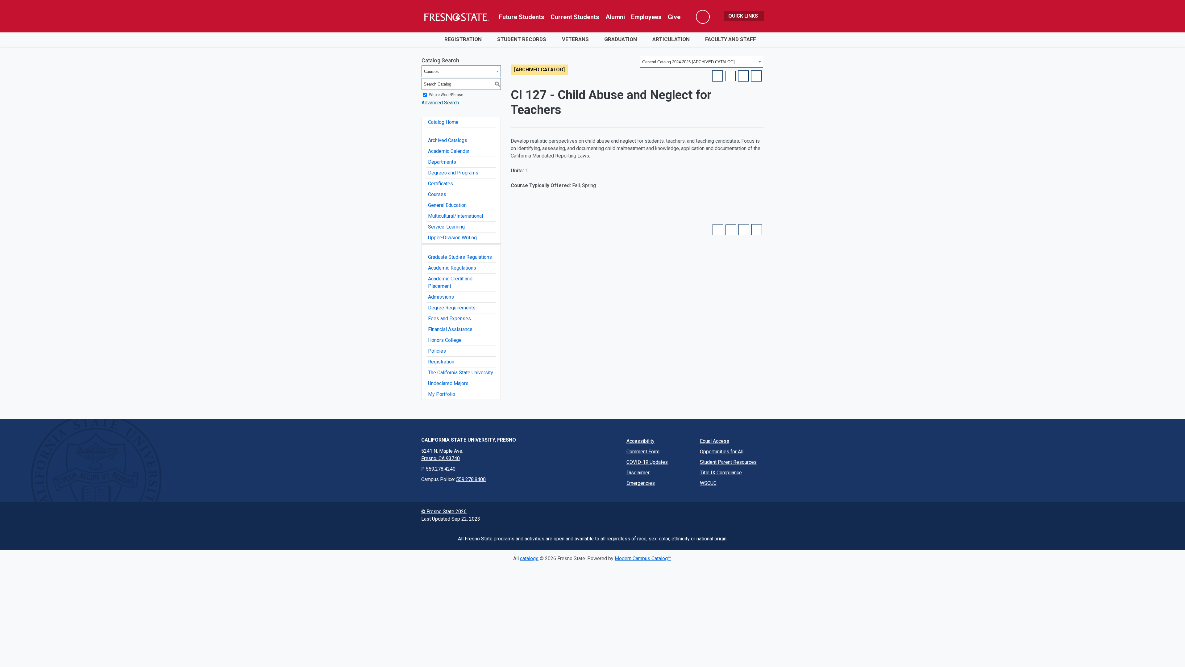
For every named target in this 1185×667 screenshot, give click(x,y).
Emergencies (640, 483)
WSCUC (708, 483)
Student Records (521, 39)
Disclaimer (638, 473)
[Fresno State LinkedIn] (740, 515)
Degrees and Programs (453, 173)
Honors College (445, 340)
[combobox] (701, 62)
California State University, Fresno (468, 440)
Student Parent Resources (728, 462)
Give (674, 17)
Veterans (575, 39)
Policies (437, 351)
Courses (437, 194)
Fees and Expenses (449, 318)
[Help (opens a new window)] (756, 76)
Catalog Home (443, 122)
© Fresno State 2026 (444, 511)
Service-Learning (446, 227)
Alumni (615, 17)
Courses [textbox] (431, 71)
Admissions (441, 297)
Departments (442, 162)
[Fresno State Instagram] (692, 515)
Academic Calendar (448, 151)
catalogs (529, 558)
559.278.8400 (471, 479)
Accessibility (640, 441)
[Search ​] (703, 17)
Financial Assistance (450, 329)
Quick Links (743, 16)
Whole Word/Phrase (446, 95)
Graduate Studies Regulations (460, 257)
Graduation (620, 39)
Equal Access (714, 441)
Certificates (440, 184)
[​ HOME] (429, 39)
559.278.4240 (440, 469)
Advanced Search (440, 103)
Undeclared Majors (448, 383)
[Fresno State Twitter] (676, 515)
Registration (463, 39)
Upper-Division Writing (452, 238)
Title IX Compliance (721, 473)
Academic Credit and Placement (450, 282)
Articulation (671, 39)
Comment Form (642, 452)
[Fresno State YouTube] (708, 515)
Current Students (575, 17)
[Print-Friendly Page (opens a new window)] (743, 76)
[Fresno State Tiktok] (724, 515)
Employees (646, 17)
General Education (447, 205)
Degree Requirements (452, 308)
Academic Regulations (452, 268)
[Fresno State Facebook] (660, 515)
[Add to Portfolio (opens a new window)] (717, 76)
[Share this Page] (730, 76)
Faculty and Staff (730, 39)
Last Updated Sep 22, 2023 (450, 519)
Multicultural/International (455, 216)
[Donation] (756, 515)
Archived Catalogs (447, 140)
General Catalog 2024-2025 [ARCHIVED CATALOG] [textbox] (688, 62)
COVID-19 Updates (647, 462)
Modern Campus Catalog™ (643, 558)
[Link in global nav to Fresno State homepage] (456, 17)
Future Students (521, 17)
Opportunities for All (721, 452)
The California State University (460, 372)
